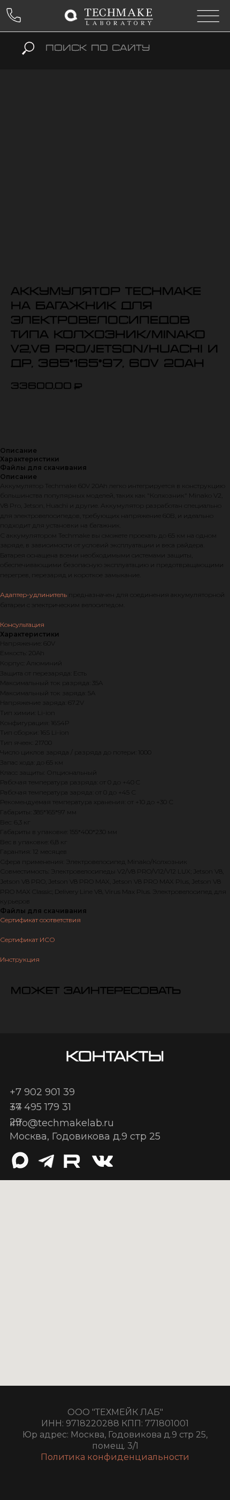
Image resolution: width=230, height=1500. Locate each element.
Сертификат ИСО (27, 940)
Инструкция (20, 959)
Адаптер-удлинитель (33, 595)
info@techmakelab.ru (62, 1123)
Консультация (22, 625)
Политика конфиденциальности (115, 1457)
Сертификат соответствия (40, 920)
